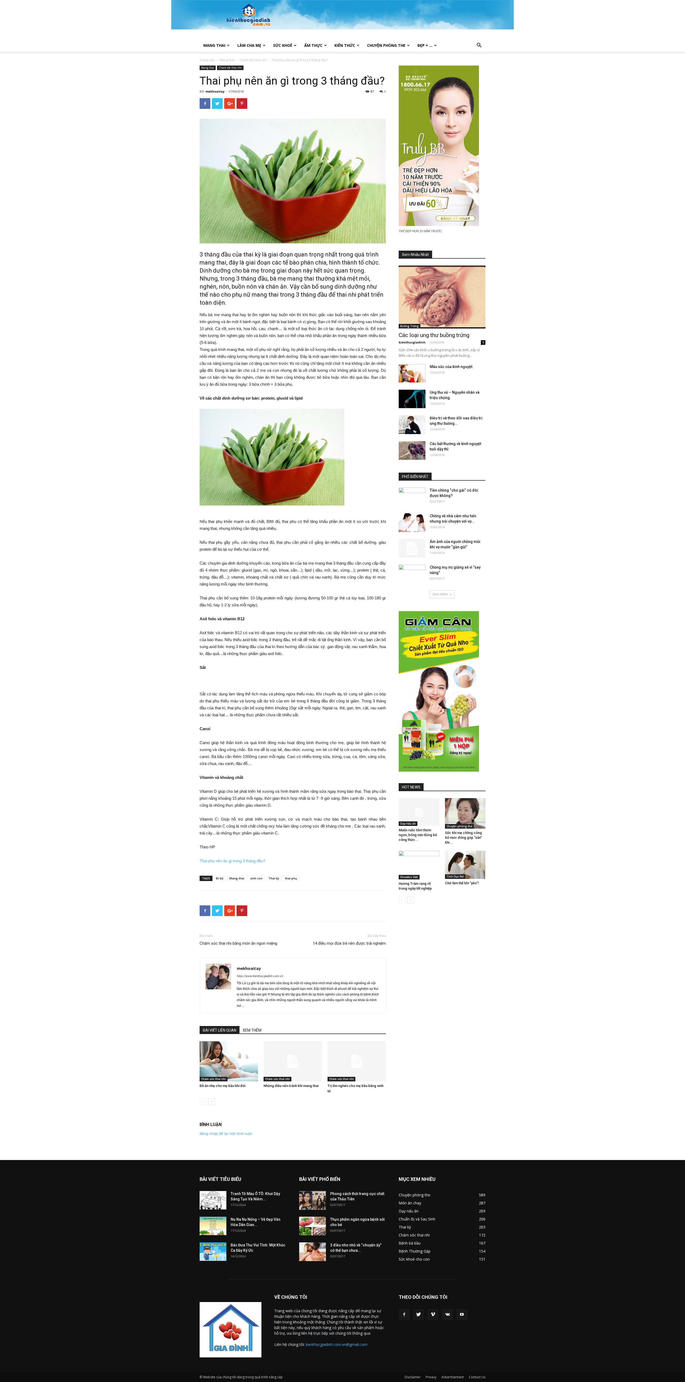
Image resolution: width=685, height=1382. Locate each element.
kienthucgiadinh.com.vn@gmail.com (336, 1344)
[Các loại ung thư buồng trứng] (442, 297)
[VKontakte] (447, 1314)
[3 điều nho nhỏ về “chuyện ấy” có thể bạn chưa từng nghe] (312, 1251)
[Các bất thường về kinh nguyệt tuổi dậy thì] (412, 450)
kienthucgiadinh (412, 342)
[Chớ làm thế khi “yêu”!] (465, 865)
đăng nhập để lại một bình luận (226, 1133)
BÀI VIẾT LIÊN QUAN (219, 1030)
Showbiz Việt (409, 877)
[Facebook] (404, 1314)
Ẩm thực (313, 45)
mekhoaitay (215, 91)
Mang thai (214, 45)
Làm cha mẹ (249, 45)
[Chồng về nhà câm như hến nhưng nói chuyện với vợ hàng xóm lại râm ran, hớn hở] (412, 522)
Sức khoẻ (282, 45)
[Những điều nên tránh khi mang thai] (293, 1061)
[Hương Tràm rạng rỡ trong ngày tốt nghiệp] (419, 865)
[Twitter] (418, 1314)
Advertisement (453, 1377)
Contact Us (477, 1377)
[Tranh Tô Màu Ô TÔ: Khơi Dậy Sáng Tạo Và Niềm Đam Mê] (213, 1200)
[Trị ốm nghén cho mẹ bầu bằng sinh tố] (357, 1061)
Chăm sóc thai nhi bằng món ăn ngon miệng (238, 943)
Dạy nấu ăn (408, 823)
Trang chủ (207, 60)
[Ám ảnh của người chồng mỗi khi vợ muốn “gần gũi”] (412, 548)
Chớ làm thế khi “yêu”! (462, 883)
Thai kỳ (273, 878)
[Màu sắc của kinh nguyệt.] (412, 373)
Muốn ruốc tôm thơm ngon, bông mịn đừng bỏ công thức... (418, 835)
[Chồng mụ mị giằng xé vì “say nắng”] (412, 574)
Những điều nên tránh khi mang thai (291, 1086)
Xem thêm (440, 594)
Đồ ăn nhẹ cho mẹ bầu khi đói (222, 1086)
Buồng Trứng (409, 326)
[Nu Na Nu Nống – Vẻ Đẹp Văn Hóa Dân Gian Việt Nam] (213, 1226)
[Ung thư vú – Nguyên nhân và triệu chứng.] (412, 399)
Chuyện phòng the (386, 45)
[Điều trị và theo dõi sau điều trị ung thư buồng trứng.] (412, 424)
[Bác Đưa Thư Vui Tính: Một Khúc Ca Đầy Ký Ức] (213, 1251)
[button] (479, 45)
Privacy (431, 1377)
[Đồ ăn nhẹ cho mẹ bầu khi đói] (229, 1061)
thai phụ (291, 878)
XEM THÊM (252, 1030)
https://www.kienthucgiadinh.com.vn (260, 976)
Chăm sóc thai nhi (252, 60)
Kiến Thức (344, 45)
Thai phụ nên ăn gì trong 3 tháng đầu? (232, 861)
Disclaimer (413, 1377)
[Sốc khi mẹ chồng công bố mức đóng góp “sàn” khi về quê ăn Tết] (465, 813)
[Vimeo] (433, 1314)
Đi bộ (219, 878)
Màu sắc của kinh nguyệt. (451, 367)
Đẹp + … (424, 45)
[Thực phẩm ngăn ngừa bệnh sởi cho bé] (312, 1226)
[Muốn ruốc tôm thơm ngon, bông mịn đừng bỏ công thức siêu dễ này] (419, 812)
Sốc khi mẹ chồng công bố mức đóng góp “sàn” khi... (463, 837)
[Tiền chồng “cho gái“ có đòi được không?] (412, 497)
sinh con (256, 878)
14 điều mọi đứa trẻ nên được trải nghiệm (349, 943)
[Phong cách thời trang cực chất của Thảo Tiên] (312, 1200)
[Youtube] (461, 1314)
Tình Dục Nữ (455, 876)
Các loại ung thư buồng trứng (434, 335)
